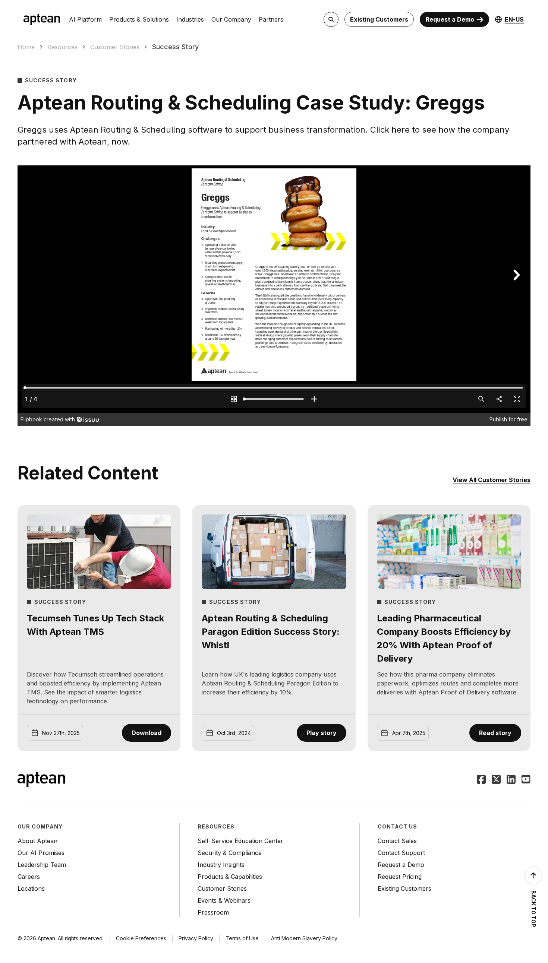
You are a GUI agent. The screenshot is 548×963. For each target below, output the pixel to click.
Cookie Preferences (141, 938)
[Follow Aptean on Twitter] (496, 780)
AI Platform (85, 19)
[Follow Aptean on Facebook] (481, 780)
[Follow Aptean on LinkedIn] (511, 780)
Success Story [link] (175, 47)
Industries (190, 19)
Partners (271, 19)
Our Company (231, 19)
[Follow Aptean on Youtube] (526, 780)
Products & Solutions (139, 19)
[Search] (331, 19)
